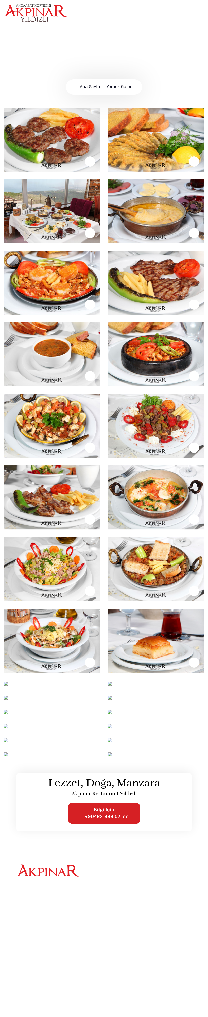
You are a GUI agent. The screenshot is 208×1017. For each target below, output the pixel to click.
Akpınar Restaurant (42, 919)
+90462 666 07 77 (42, 978)
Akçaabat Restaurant (43, 927)
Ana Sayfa (90, 86)
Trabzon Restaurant (42, 934)
